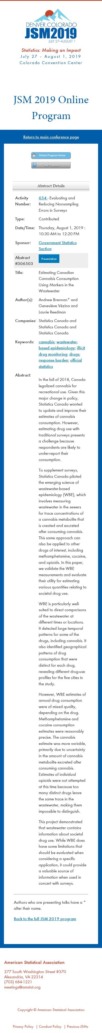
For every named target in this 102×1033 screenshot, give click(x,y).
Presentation (49, 258)
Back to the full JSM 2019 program (45, 919)
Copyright (25, 1009)
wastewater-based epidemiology (58, 345)
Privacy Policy (23, 1026)
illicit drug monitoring (62, 351)
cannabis (46, 342)
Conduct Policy (50, 1026)
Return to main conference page (51, 137)
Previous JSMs (77, 1026)
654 (43, 198)
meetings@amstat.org (22, 987)
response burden (53, 360)
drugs (74, 354)
